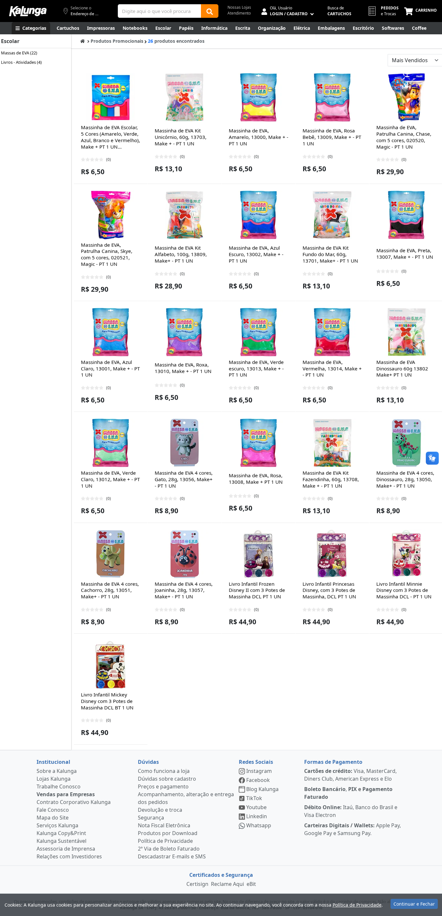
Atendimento (239, 13)
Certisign (197, 884)
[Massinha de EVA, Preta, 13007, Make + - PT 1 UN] (406, 215)
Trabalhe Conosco (59, 786)
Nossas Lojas (239, 7)
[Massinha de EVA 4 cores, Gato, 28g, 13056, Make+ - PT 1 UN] (184, 443)
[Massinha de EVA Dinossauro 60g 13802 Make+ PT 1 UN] (406, 332)
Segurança (151, 817)
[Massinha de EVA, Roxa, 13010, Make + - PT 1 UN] (184, 332)
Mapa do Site (53, 817)
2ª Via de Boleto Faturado (169, 848)
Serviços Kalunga (57, 825)
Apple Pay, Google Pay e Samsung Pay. (352, 829)
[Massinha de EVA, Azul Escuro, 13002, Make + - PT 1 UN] (258, 215)
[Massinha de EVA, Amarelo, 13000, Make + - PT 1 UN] (258, 97)
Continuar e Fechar (414, 904)
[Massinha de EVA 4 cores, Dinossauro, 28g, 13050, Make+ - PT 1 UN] (406, 443)
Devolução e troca (160, 809)
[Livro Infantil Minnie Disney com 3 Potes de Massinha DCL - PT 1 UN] (406, 554)
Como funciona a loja (164, 771)
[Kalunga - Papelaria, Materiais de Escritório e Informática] (28, 11)
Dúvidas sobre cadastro (167, 778)
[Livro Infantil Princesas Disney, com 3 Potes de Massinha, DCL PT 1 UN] (332, 554)
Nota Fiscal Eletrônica (164, 825)
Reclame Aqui (227, 884)
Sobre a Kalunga (57, 771)
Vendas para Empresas (66, 794)
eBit (251, 884)
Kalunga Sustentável (61, 840)
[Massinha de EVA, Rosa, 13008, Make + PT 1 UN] (258, 443)
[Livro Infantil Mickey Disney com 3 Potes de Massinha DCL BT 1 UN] (110, 664)
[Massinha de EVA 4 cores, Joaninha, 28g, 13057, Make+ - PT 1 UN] (184, 554)
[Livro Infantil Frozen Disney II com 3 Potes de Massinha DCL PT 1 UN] (258, 554)
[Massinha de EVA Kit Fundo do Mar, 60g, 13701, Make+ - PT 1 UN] (332, 215)
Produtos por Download (167, 833)
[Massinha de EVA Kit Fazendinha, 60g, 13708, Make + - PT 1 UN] (332, 443)
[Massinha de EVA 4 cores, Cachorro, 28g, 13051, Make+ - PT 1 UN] (110, 554)
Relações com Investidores (69, 856)
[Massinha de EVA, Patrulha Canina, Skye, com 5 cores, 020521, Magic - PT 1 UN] (110, 215)
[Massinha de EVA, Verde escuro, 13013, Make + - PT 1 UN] (258, 332)
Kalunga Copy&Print (61, 833)
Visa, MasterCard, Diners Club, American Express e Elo (350, 774)
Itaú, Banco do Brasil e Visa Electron (350, 811)
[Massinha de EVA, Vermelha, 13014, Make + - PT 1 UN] (332, 332)
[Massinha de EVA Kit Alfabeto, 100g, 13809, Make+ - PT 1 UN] (184, 215)
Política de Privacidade (165, 840)
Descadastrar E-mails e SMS (172, 856)
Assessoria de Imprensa (66, 848)
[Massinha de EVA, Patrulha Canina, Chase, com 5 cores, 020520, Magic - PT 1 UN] (406, 97)
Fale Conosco (53, 809)
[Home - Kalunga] (82, 41)
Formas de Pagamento (333, 761)
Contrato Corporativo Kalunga (74, 802)
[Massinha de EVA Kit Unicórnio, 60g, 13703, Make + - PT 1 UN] (184, 97)
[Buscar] (209, 11)
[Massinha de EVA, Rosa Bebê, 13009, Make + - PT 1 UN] (332, 97)
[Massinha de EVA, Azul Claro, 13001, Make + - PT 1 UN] (110, 332)
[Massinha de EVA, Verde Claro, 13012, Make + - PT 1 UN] (110, 443)
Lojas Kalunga (54, 778)
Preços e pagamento (163, 786)
